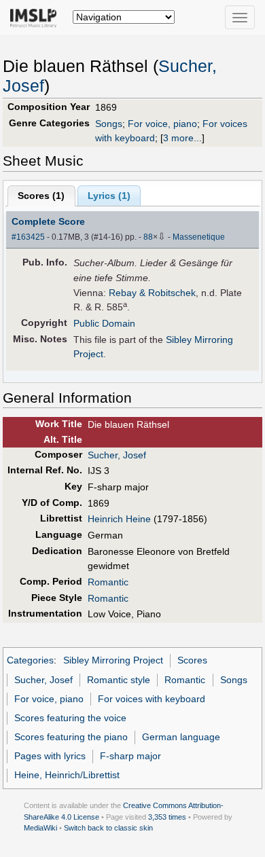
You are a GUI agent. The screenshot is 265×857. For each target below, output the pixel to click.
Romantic (108, 582)
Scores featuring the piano (71, 736)
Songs (108, 123)
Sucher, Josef (117, 455)
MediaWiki (40, 828)
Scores (192, 660)
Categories (30, 660)
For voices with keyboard (151, 698)
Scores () (41, 195)
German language (181, 736)
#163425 (28, 237)
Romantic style (118, 679)
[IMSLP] (36, 17)
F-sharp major (130, 755)
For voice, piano (162, 123)
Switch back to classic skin (108, 828)
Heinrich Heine (119, 518)
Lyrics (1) (109, 195)
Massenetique (199, 237)
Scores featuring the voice (70, 717)
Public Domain (104, 323)
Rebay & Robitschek (152, 292)
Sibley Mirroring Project (113, 660)
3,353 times (167, 817)
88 (148, 237)
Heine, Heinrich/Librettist (67, 774)
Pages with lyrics (50, 755)
